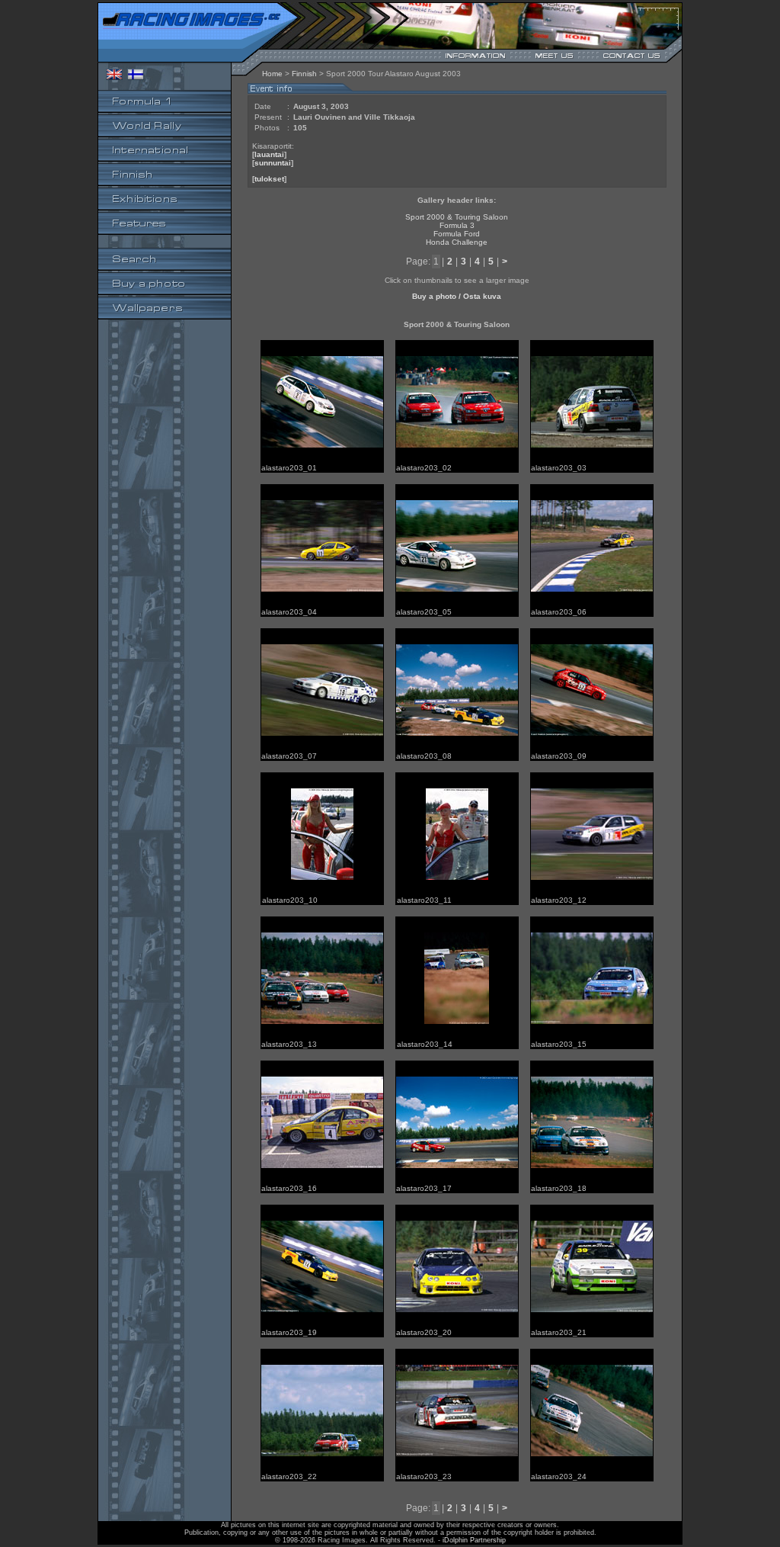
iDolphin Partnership (474, 1540)
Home (272, 73)
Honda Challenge (457, 242)
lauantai (269, 154)
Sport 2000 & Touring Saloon (456, 217)
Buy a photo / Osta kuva (456, 296)
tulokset (269, 179)
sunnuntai (272, 163)
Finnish (304, 73)
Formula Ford (456, 233)
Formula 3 (457, 225)
